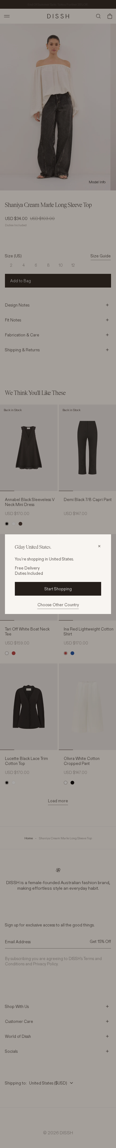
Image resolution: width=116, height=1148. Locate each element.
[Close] (99, 546)
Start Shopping (58, 588)
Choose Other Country (58, 604)
